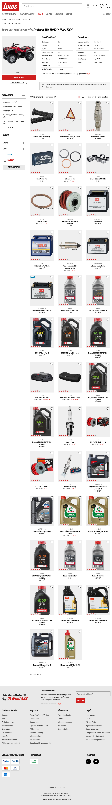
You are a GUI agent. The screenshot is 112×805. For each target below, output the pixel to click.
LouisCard (6, 736)
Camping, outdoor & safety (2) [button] (13, 116)
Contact (5, 715)
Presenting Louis (64, 715)
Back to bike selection (12, 23)
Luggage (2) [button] (8, 111)
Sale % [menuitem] (40, 14)
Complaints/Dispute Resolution (98, 733)
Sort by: (91, 97)
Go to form (49, 87)
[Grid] (79, 96)
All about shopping (65, 722)
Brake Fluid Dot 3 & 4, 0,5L (70, 310)
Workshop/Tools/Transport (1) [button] (13, 122)
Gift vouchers (7, 733)
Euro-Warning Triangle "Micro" (70, 136)
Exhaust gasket (70, 179)
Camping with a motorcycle (40, 743)
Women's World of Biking (39, 715)
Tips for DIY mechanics (39, 726)
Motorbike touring (36, 733)
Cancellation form (92, 729)
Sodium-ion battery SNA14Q (42, 310)
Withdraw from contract (11, 743)
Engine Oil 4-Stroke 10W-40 (70, 620)
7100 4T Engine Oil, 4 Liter (70, 353)
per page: (49, 97)
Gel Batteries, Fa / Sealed (42, 266)
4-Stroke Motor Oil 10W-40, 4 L (98, 531)
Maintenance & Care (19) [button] (13, 106)
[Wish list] (101, 6)
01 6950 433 (17, 698)
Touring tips (34, 719)
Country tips (34, 722)
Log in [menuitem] (108, 14)
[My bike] (95, 6)
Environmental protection (95, 740)
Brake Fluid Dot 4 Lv (70, 576)
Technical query (8, 722)
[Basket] (108, 6)
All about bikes (35, 736)
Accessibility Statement (95, 736)
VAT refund (62, 726)
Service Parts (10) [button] (10, 102)
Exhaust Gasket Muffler (98, 179)
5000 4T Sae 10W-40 (42, 353)
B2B (3, 719)
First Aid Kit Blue (42, 179)
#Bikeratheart (35, 729)
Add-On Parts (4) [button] (9, 128)
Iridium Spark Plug (70, 487)
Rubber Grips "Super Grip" (42, 136)
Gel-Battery (98, 221)
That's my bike (19, 77)
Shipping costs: (45, 795)
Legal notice (90, 715)
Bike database (7, 726)
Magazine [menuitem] (59, 14)
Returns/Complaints (9, 740)
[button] (79, 6)
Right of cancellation (94, 726)
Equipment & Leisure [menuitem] (27, 14)
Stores (60, 719)
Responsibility (63, 729)
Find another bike (17, 83)
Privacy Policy (91, 722)
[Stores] (88, 6)
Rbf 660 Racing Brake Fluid (98, 310)
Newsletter (6, 729)
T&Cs (88, 719)
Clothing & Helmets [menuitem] (9, 14)
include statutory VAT (56, 793)
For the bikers (35, 740)
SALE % (10, 160)
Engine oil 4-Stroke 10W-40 (42, 531)
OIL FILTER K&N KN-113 (42, 487)
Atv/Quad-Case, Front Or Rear (70, 397)
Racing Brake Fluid (98, 576)
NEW (9, 154)
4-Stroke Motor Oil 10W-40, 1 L (70, 665)
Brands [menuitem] (49, 14)
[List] (83, 97)
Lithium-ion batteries (98, 266)
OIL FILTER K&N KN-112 (98, 442)
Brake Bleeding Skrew (98, 136)
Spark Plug (70, 442)
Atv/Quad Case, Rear (42, 397)
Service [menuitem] (69, 14)
